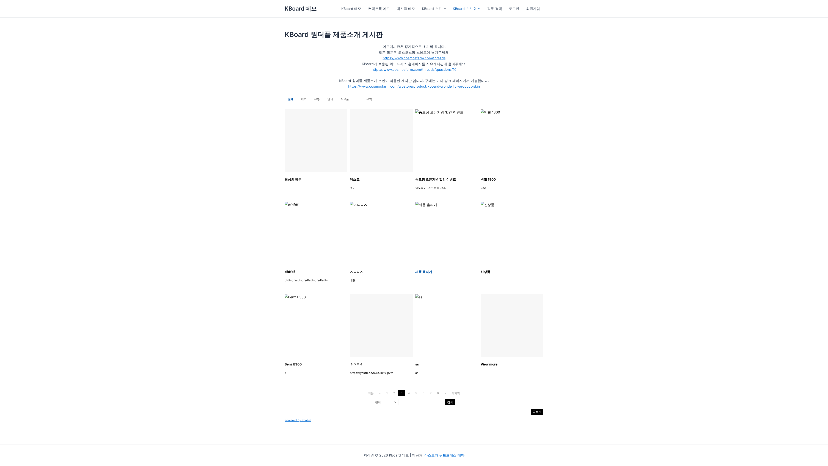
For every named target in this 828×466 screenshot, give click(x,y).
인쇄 (330, 99)
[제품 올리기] (446, 233)
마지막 (456, 393)
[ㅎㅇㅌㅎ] (381, 325)
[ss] (446, 325)
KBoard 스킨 (432, 8)
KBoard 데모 (301, 8)
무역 (369, 99)
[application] (444, 8)
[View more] (512, 325)
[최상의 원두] (316, 140)
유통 (317, 99)
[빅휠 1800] (512, 140)
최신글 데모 (406, 8)
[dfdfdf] (316, 233)
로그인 (514, 8)
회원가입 (533, 8)
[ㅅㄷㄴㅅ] (381, 233)
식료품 (344, 99)
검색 (450, 402)
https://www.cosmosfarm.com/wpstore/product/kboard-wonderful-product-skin (414, 86)
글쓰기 (537, 411)
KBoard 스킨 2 (464, 8)
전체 (290, 99)
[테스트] (381, 140)
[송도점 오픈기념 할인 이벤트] (446, 140)
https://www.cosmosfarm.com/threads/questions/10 (414, 69)
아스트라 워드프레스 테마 (444, 455)
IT (357, 99)
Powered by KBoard (298, 420)
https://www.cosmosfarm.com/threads (414, 58)
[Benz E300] (316, 325)
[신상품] (512, 233)
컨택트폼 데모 (379, 8)
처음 (371, 393)
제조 (304, 99)
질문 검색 (494, 8)
